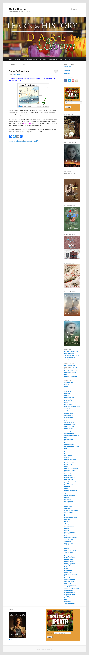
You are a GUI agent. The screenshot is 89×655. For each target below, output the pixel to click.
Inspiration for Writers (70, 470)
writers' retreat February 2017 (72, 588)
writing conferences (69, 592)
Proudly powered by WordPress (44, 649)
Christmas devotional (70, 419)
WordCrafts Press (69, 581)
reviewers (66, 528)
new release (67, 499)
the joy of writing (68, 559)
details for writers (69, 433)
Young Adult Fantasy (70, 603)
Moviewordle (67, 372)
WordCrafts (67, 73)
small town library (69, 543)
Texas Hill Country (69, 552)
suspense (66, 548)
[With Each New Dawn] (72, 316)
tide (65, 365)
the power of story (69, 561)
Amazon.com (67, 66)
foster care (67, 454)
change (66, 410)
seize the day (12, 141)
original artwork (68, 512)
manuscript (67, 486)
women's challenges (69, 579)
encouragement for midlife (71, 446)
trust (65, 567)
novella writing (68, 506)
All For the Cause (69, 388)
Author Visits (43, 59)
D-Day (65, 430)
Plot (65, 516)
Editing (66, 441)
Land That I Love (68, 479)
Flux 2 (66, 376)
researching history (69, 526)
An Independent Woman (70, 359)
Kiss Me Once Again (69, 477)
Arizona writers (68, 390)
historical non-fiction (70, 463)
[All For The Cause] (72, 230)
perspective (67, 514)
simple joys (67, 541)
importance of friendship (71, 468)
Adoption (66, 384)
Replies (35, 141)
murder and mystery (69, 495)
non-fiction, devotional (70, 503)
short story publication (70, 537)
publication (67, 519)
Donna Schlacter (68, 439)
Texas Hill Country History (71, 554)
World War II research (70, 585)
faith (65, 448)
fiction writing (28, 140)
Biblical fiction (68, 404)
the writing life (68, 565)
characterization (68, 415)
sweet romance (20, 141)
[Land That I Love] (72, 138)
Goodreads (67, 70)
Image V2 (66, 371)
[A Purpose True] (72, 345)
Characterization (68, 417)
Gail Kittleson (17, 9)
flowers (66, 452)
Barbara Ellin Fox (69, 397)
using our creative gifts (70, 574)
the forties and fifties (69, 557)
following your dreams (38, 140)
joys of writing (68, 474)
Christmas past (68, 421)
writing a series (68, 590)
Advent (66, 386)
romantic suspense (69, 532)
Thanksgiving (68, 556)
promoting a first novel (70, 517)
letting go (66, 483)
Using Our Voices (69, 353)
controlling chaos (69, 426)
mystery (66, 497)
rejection (66, 523)
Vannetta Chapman (69, 577)
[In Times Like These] (72, 287)
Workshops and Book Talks (30, 59)
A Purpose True (68, 382)
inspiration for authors (49, 140)
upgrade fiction (68, 572)
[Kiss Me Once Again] (72, 259)
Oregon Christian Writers (71, 510)
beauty (66, 402)
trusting (66, 568)
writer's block (68, 587)
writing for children (69, 594)
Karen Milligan (68, 475)
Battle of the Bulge (69, 401)
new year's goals (68, 501)
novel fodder (67, 505)
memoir (66, 488)
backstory (67, 395)
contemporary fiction (70, 424)
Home (10, 59)
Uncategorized (17, 140)
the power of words (69, 563)
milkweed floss (68, 494)
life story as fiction (69, 485)
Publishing (67, 521)
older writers (67, 508)
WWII (65, 599)
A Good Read (71, 365)
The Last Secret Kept (69, 357)
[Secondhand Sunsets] (72, 167)
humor (66, 466)
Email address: (68, 100)
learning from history (70, 481)
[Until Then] (72, 201)
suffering (66, 547)
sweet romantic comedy (70, 550)
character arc (67, 412)
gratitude (66, 457)
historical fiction (68, 461)
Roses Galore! (68, 534)
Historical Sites (68, 464)
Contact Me (67, 59)
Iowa (65, 472)
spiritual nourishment (70, 545)
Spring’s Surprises (19, 71)
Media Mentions (53, 59)
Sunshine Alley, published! (71, 351)
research (66, 525)
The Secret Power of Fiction (71, 355)
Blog (61, 59)
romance (66, 530)
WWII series (67, 601)
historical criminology (70, 459)
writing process (68, 596)
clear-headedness (69, 422)
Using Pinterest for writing (71, 576)
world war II (67, 583)
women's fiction (28, 141)
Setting (66, 536)
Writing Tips (67, 598)
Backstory (67, 393)
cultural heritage (68, 428)
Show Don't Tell (68, 539)
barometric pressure (69, 399)
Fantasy (66, 450)
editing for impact (69, 444)
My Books (17, 59)
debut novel (67, 432)
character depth (68, 413)
